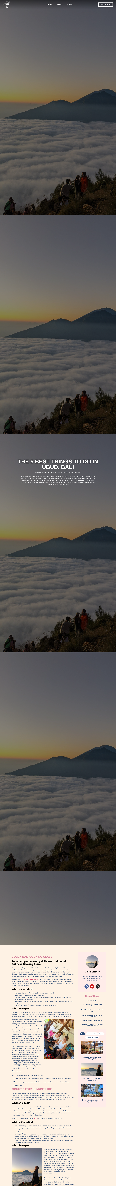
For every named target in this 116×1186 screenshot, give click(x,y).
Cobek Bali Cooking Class (29, 979)
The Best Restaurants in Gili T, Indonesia (92, 1016)
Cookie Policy (92, 1001)
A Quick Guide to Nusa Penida (92, 1020)
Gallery (69, 4)
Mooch (59, 4)
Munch (49, 4)
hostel (36, 1118)
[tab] (82, 1033)
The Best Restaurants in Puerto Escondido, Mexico (92, 1025)
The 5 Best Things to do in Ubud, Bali (92, 1010)
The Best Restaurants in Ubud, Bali (92, 1005)
